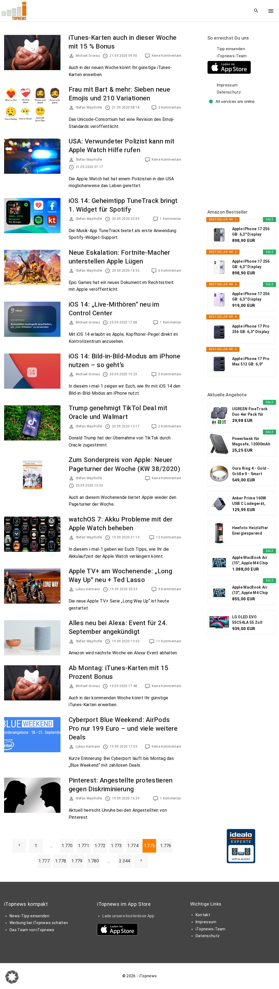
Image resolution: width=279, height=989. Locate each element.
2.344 (124, 861)
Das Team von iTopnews (32, 930)
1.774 (132, 845)
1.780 (93, 861)
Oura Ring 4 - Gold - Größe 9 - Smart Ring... (250, 471)
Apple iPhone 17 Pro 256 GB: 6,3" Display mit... (251, 329)
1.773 (116, 845)
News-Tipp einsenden (29, 916)
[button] (12, 977)
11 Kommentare (168, 641)
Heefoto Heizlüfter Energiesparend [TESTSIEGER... (250, 531)
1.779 (77, 861)
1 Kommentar (170, 219)
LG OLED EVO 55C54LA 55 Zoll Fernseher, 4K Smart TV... (251, 620)
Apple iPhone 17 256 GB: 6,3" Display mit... (251, 232)
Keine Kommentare (166, 56)
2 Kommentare (169, 426)
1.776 (165, 845)
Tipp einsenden (231, 49)
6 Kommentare (169, 270)
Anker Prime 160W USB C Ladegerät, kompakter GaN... (249, 501)
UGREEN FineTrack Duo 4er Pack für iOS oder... (250, 412)
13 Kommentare (168, 537)
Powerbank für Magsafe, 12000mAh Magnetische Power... (251, 441)
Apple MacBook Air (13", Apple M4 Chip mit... (250, 590)
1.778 (60, 861)
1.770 (67, 845)
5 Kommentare (169, 374)
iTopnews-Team (232, 56)
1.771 (83, 845)
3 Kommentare (169, 107)
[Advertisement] (243, 157)
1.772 (100, 845)
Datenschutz (229, 92)
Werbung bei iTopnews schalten (39, 923)
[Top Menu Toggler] (271, 11)
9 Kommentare (169, 589)
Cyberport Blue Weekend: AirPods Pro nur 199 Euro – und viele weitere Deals (123, 728)
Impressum (227, 85)
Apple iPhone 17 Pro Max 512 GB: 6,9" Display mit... (251, 361)
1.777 (44, 861)
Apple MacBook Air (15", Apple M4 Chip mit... (250, 560)
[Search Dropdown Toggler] (256, 11)
